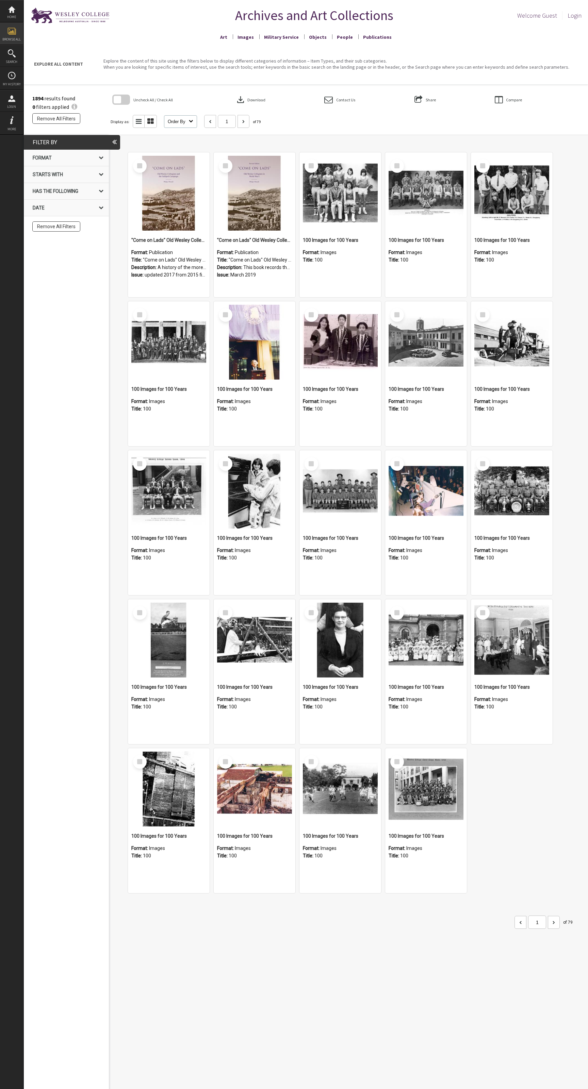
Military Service (281, 37)
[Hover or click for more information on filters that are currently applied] (74, 106)
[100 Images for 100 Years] (340, 193)
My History (12, 84)
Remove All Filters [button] (56, 118)
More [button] (11, 129)
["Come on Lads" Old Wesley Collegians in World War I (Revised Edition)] (254, 193)
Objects (318, 37)
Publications (377, 37)
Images (246, 37)
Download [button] (250, 100)
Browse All (11, 39)
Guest (549, 15)
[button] (340, 100)
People (345, 37)
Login (11, 106)
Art (223, 37)
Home (11, 17)
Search (11, 62)
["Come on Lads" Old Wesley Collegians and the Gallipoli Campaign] (168, 193)
